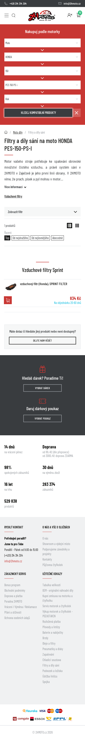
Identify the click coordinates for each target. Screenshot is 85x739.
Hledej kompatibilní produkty (38, 113)
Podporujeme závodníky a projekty (56, 551)
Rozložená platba (51, 621)
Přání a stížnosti (12, 612)
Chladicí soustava (51, 660)
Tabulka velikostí (51, 585)
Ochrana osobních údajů (17, 618)
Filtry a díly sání (50, 665)
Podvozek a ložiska (52, 671)
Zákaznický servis (15, 574)
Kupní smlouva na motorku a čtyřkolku (57, 598)
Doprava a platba (13, 596)
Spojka (46, 682)
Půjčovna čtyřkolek (52, 565)
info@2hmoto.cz (72, 3)
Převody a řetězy (51, 627)
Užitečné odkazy (52, 574)
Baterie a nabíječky (52, 632)
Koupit (8, 300)
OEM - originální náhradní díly (57, 590)
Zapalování (48, 654)
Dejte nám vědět (42, 340)
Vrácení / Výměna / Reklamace (20, 607)
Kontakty (47, 559)
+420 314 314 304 (18, 3)
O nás (45, 538)
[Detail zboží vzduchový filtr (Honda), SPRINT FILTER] (11, 287)
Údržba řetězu (49, 676)
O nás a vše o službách (56, 527)
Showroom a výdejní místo (56, 544)
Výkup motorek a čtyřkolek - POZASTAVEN (57, 614)
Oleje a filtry (48, 643)
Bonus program (12, 585)
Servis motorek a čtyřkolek (56, 606)
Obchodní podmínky (14, 590)
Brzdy (45, 638)
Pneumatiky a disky (52, 649)
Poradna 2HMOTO (13, 601)
